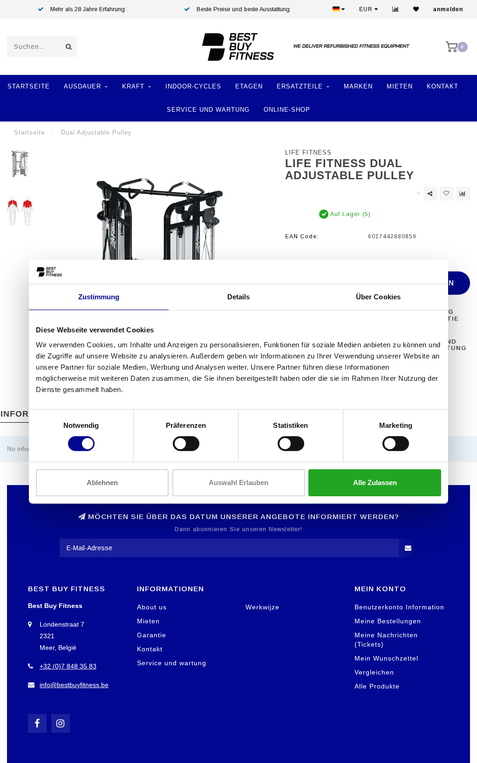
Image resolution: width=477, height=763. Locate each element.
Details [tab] (238, 297)
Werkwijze (262, 607)
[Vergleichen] (395, 9)
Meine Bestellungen (387, 621)
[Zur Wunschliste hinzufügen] (447, 194)
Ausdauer (82, 86)
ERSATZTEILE (300, 86)
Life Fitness (308, 152)
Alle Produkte (377, 686)
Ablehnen (102, 482)
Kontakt (442, 86)
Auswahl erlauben (238, 482)
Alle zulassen (375, 482)
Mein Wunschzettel (386, 658)
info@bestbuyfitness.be (74, 685)
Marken (358, 86)
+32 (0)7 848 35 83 (68, 666)
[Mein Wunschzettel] (416, 9)
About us (152, 607)
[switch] (186, 443)
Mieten (400, 86)
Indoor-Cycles (193, 86)
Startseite (28, 86)
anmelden (448, 9)
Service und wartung (171, 663)
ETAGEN (249, 86)
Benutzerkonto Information (399, 607)
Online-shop (287, 109)
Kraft (133, 86)
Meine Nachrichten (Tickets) (386, 639)
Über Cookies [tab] (378, 297)
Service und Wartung (208, 109)
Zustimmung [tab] (99, 297)
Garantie (151, 635)
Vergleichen (374, 672)
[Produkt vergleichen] (463, 194)
